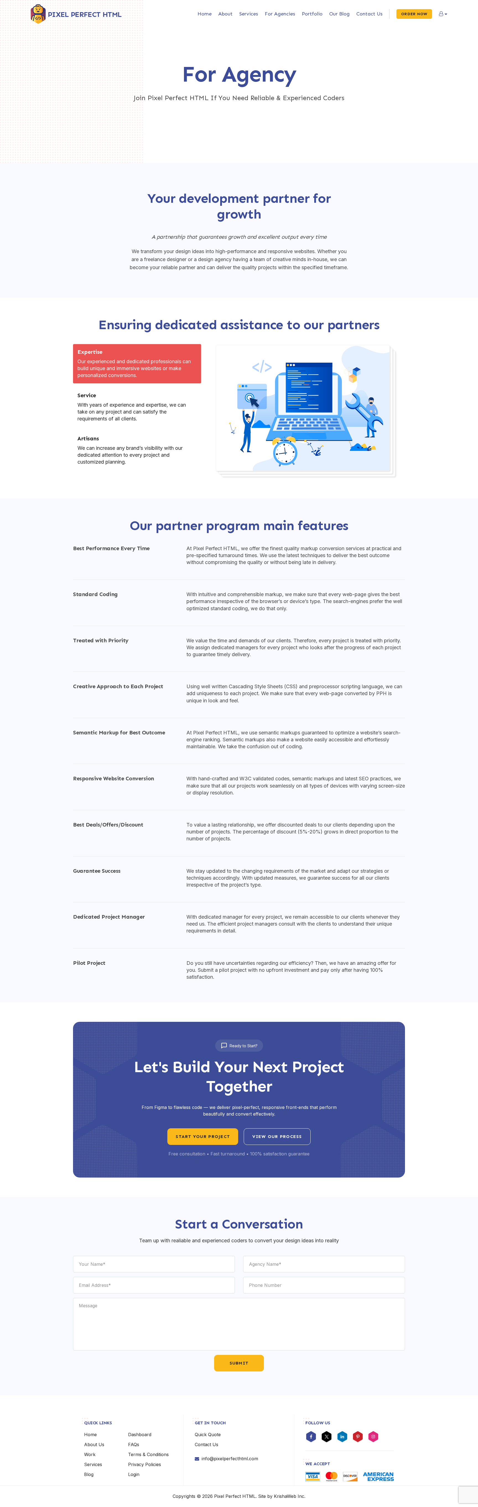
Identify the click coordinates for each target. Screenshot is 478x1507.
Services (248, 14)
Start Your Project (203, 1136)
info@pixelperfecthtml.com (230, 1458)
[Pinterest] (357, 1437)
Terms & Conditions (148, 1454)
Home (205, 14)
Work (89, 1454)
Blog (88, 1474)
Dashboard (139, 1434)
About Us (94, 1444)
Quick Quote (208, 1434)
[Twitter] (326, 1437)
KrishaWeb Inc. (289, 1496)
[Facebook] (311, 1437)
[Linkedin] (342, 1437)
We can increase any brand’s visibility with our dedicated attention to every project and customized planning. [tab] (130, 450)
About (225, 14)
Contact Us (369, 14)
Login (133, 1474)
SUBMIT (239, 1363)
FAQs (133, 1444)
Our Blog (339, 14)
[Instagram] (373, 1437)
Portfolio (312, 14)
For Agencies (280, 14)
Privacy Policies (144, 1464)
